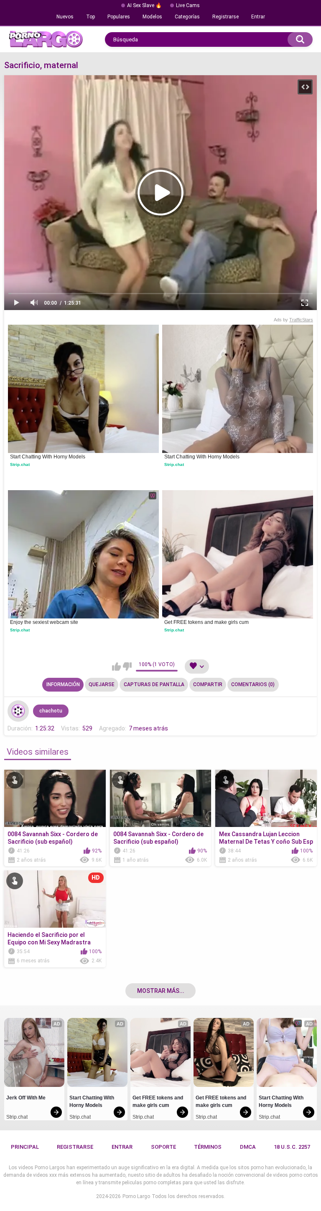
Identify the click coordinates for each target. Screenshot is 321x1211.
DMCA (248, 1147)
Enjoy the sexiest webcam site (44, 622)
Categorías (187, 17)
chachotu (50, 711)
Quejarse (102, 684)
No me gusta (127, 666)
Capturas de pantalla (154, 684)
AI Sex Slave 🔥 (144, 5)
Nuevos (65, 17)
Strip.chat (20, 464)
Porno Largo (136, 1196)
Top (90, 17)
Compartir (207, 684)
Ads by (293, 319)
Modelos (152, 17)
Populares (118, 17)
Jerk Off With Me (26, 1098)
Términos (208, 1147)
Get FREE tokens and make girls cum (206, 622)
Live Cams (188, 5)
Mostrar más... (160, 990)
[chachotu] (18, 710)
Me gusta (116, 666)
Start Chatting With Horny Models (47, 457)
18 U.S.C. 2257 (292, 1147)
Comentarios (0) (253, 684)
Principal (25, 1147)
